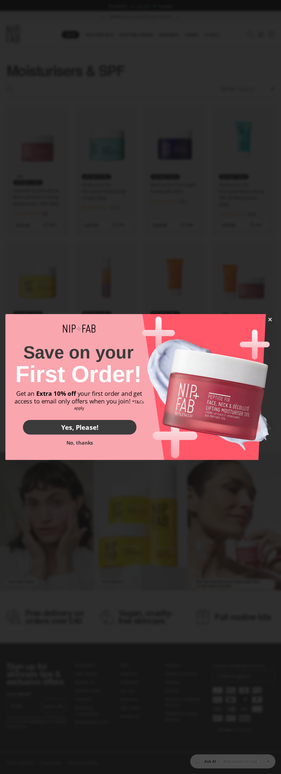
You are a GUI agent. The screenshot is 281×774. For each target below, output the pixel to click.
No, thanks (79, 442)
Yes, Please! (80, 427)
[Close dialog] (270, 319)
